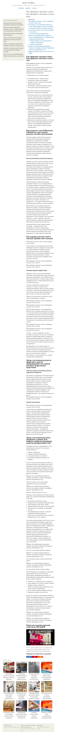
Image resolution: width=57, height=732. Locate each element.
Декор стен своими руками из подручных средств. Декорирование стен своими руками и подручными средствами (41, 37)
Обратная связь (40, 725)
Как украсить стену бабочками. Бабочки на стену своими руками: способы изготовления (41, 25)
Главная (21, 8)
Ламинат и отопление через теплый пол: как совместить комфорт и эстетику (13, 49)
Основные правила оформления (39, 33)
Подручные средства (38, 649)
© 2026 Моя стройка (7, 725)
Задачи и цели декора (36, 44)
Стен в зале (33, 647)
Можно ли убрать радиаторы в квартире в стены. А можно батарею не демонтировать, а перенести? (14, 29)
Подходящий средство (46, 651)
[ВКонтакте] (29, 657)
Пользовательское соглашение (30, 725)
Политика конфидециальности (25, 727)
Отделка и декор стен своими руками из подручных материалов (41, 41)
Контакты (22, 725)
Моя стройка (28, 3)
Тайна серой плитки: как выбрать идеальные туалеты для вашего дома (13, 39)
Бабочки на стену (38, 647)
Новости (28, 8)
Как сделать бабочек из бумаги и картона (41, 28)
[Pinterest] (35, 657)
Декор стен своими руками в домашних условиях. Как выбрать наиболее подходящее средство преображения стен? (41, 47)
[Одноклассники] (40, 657)
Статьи (34, 8)
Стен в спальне (45, 647)
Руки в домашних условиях (36, 651)
